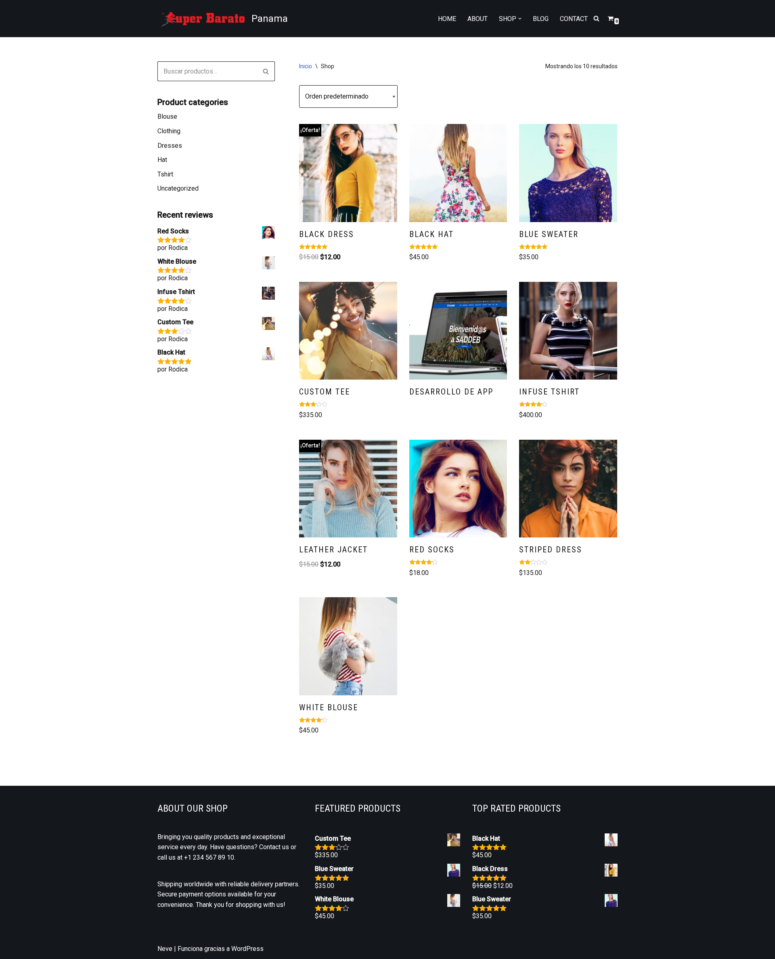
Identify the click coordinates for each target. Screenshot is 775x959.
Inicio (305, 66)
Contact (574, 19)
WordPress (247, 949)
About (477, 19)
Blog (541, 19)
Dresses (169, 145)
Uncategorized (178, 188)
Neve (164, 949)
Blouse (167, 116)
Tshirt (165, 174)
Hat (162, 160)
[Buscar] (596, 18)
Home (447, 19)
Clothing (168, 131)
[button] (520, 18)
